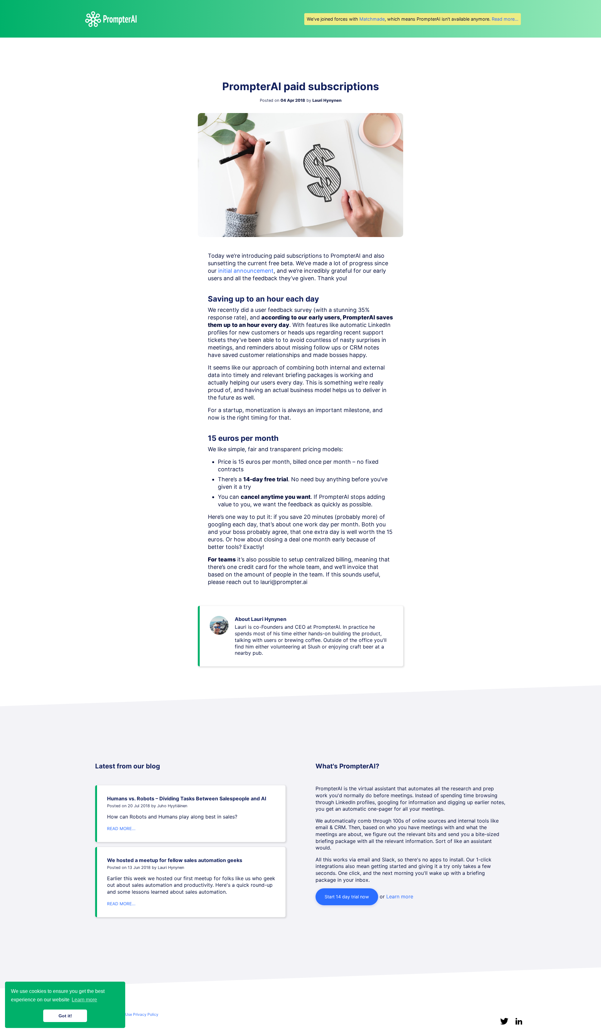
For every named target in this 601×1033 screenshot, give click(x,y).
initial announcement (246, 270)
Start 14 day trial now (347, 896)
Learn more (399, 896)
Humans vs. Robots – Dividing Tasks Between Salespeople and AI (186, 798)
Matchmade (372, 19)
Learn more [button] (84, 999)
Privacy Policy (145, 1014)
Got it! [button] (65, 1015)
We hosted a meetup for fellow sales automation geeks (174, 860)
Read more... (505, 19)
